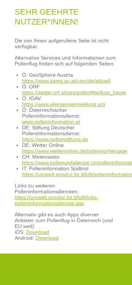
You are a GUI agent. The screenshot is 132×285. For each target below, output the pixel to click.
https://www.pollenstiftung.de (55, 139)
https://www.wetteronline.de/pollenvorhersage (74, 151)
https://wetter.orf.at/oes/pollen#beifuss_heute (74, 92)
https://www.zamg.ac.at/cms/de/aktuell (66, 81)
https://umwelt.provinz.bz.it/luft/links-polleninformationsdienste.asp (56, 200)
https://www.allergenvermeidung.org (63, 104)
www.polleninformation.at (51, 122)
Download (37, 232)
